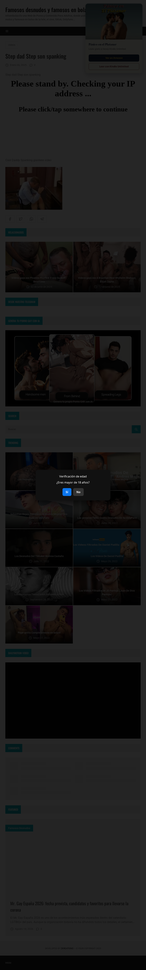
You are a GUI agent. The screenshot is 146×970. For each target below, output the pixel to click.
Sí (67, 492)
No (78, 492)
